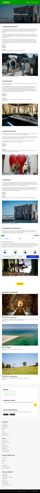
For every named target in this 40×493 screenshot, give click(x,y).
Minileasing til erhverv (5, 442)
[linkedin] (36, 491)
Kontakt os (24, 491)
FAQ (3, 430)
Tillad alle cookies (33, 256)
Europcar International (6, 468)
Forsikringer (4, 480)
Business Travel (4, 448)
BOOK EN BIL (20, 283)
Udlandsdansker (4, 427)
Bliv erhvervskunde (5, 451)
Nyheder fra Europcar (5, 434)
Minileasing (4, 428)
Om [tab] (33, 238)
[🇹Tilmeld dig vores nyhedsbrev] (35, 405)
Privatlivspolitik (4, 474)
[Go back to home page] (6, 2)
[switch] (15, 252)
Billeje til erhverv (5, 440)
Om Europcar (4, 457)
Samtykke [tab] (7, 238)
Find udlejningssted (5, 425)
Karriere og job (4, 460)
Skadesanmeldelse (5, 483)
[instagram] (34, 491)
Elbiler (3, 431)
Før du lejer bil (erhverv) (6, 446)
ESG (3, 463)
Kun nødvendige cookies (7, 256)
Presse (3, 458)
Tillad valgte (20, 256)
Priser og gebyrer (5, 481)
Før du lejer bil (4, 478)
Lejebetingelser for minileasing (7, 477)
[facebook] (31, 491)
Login (27, 2)
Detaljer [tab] (20, 238)
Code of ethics (4, 465)
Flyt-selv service (4, 433)
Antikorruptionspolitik (5, 466)
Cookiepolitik (19, 491)
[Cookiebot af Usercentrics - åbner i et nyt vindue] (34, 235)
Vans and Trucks (5, 445)
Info (31, 2)
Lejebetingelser (4, 475)
